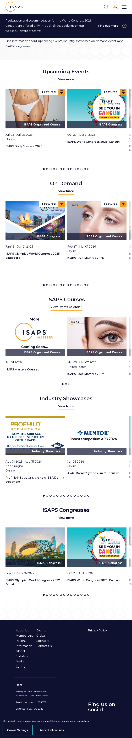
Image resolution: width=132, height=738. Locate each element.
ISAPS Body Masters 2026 (24, 146)
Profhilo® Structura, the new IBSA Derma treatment (35, 479)
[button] (44, 169)
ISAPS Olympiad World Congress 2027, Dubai (33, 582)
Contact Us (44, 646)
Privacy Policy (97, 630)
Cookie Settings (17, 730)
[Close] (124, 26)
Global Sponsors (42, 638)
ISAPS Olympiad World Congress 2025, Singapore (33, 255)
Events (41, 630)
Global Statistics (22, 654)
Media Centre (20, 664)
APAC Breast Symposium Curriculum (93, 473)
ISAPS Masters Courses (22, 369)
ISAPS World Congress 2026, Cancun (93, 141)
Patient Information (24, 643)
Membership (24, 635)
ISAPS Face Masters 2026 (85, 258)
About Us (22, 630)
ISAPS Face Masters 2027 (85, 374)
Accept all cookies (52, 730)
